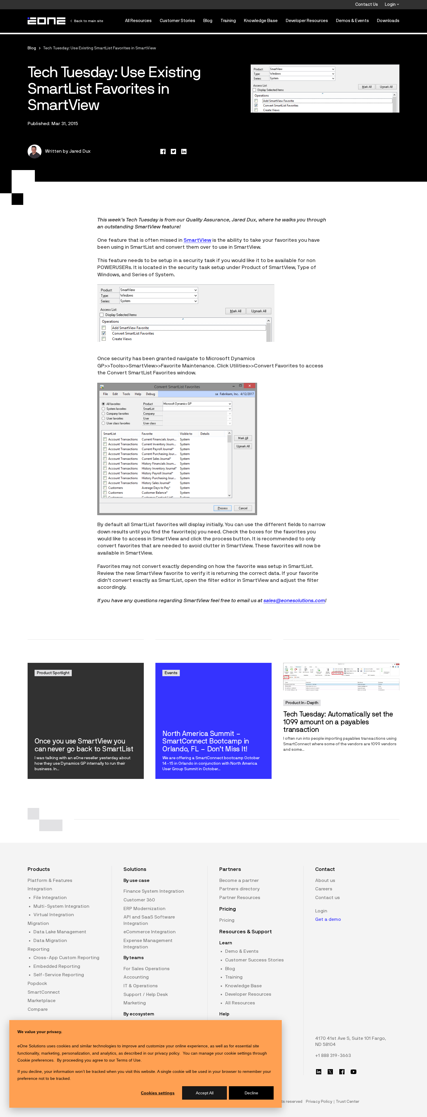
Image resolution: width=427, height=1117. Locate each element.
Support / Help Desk (145, 994)
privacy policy (167, 1053)
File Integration (50, 897)
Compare (38, 1009)
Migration (38, 923)
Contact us (327, 897)
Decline (251, 1093)
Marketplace (41, 1000)
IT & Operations (140, 986)
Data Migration (50, 940)
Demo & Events (242, 951)
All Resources (138, 21)
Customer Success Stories (254, 960)
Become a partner (239, 880)
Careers (323, 889)
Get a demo (328, 919)
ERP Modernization (144, 908)
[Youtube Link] (353, 1071)
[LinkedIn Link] (318, 1071)
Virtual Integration (53, 914)
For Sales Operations (146, 968)
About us (325, 880)
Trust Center (347, 1102)
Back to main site (88, 21)
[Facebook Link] (341, 1071)
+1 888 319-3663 (333, 1055)
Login (391, 4)
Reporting (38, 949)
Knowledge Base (261, 21)
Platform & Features (50, 880)
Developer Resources (307, 21)
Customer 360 (139, 900)
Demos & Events (352, 21)
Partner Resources (239, 897)
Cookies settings (158, 1093)
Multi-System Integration (61, 906)
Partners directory (239, 889)
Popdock (37, 983)
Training (228, 21)
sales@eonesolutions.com (294, 600)
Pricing (226, 920)
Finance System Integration (153, 891)
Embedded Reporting (56, 966)
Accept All (205, 1093)
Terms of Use (128, 1060)
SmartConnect (44, 992)
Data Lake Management (59, 932)
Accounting (136, 977)
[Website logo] (47, 20)
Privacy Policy (319, 1102)
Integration (40, 889)
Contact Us (366, 4)
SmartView (197, 240)
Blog (207, 21)
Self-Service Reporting (58, 974)
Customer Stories (177, 21)
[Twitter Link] (330, 1071)
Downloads (388, 21)
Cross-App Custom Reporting (66, 957)
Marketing (134, 1003)
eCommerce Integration (149, 932)
